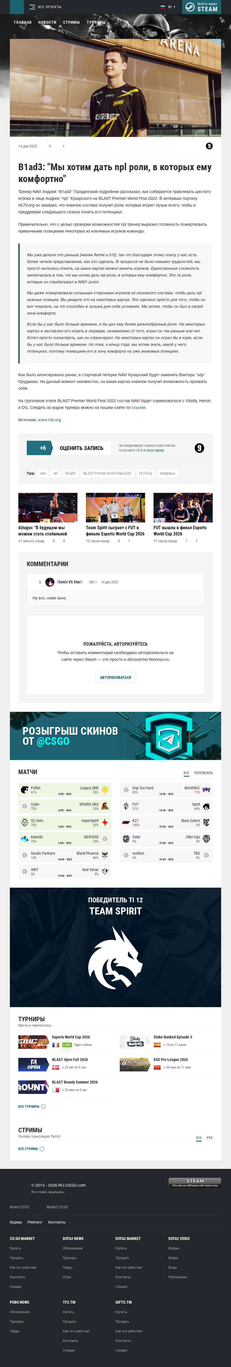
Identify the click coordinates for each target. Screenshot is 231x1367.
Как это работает (23, 1267)
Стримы (71, 22)
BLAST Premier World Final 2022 (107, 473)
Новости (47, 22)
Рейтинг (35, 1222)
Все (186, 773)
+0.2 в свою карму (150, 450)
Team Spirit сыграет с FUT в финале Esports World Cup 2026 (115, 531)
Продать (16, 1258)
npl (56, 473)
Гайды (67, 1267)
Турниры (96, 22)
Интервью (167, 473)
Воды (172, 1267)
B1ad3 (70, 473)
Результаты (203, 773)
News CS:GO (19, 1207)
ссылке (138, 408)
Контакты (57, 1222)
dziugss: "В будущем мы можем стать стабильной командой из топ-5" (42, 531)
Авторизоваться (115, 677)
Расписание (177, 1277)
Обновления (72, 1248)
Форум (173, 1248)
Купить (15, 1248)
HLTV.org (145, 473)
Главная (23, 22)
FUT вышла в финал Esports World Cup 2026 (180, 531)
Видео (173, 1258)
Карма (16, 1222)
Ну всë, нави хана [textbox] (49, 598)
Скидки (16, 1286)
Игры (67, 1277)
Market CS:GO (57, 1207)
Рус (210, 1138)
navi (43, 473)
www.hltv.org (49, 420)
